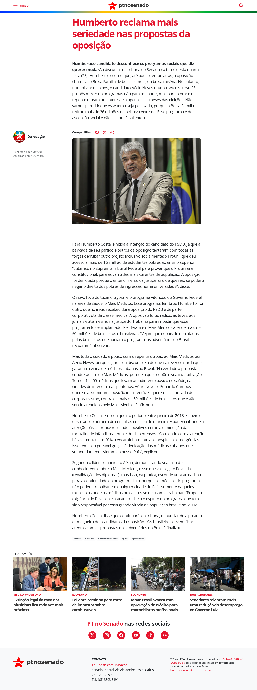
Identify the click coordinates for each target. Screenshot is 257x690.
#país (124, 538)
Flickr (165, 635)
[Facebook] (97, 132)
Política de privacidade (181, 670)
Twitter (92, 635)
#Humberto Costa (108, 538)
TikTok (150, 635)
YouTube (136, 635)
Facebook (121, 635)
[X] (104, 132)
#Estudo (89, 538)
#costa (77, 538)
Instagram (107, 635)
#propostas (138, 538)
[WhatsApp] (112, 132)
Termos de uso (203, 670)
